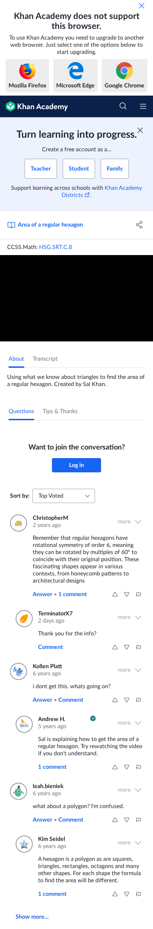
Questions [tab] (21, 411)
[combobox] (63, 496)
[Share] (139, 225)
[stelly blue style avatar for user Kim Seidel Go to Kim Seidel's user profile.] (23, 844)
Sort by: (20, 496)
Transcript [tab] (45, 359)
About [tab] (16, 359)
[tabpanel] (76, 378)
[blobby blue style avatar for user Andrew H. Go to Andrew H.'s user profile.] (23, 724)
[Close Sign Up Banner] (140, 130)
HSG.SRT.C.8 (55, 247)
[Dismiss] (141, 5)
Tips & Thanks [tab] (60, 411)
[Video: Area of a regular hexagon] (76, 298)
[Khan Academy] (34, 106)
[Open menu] (143, 106)
